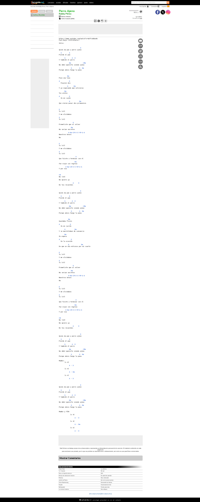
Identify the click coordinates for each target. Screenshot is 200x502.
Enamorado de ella (106, 485)
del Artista (41, 11)
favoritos (73, 2)
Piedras (61, 478)
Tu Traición (62, 471)
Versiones (34, 11)
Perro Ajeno (67, 11)
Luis (141, 18)
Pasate (60, 485)
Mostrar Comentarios (70, 458)
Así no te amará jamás (107, 480)
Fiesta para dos (105, 487)
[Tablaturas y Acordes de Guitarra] (38, 4)
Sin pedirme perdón (106, 475)
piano (86, 2)
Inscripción (143, 6)
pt (113, 500)
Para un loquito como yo (65, 473)
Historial (49, 11)
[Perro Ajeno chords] (95, 493)
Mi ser (103, 471)
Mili (102, 473)
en (111, 500)
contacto (118, 500)
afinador (65, 2)
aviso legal (96, 500)
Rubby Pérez (65, 13)
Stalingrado (62, 487)
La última (103, 469)
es (108, 500)
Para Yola (62, 469)
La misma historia (64, 489)
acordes (58, 2)
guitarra (79, 2)
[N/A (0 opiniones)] (134, 10)
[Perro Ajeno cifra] (106, 493)
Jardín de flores (63, 480)
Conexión (154, 6)
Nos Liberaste (105, 478)
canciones (51, 2)
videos (91, 2)
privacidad (103, 500)
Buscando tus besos (106, 482)
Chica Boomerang (63, 482)
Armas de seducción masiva (66, 475)
